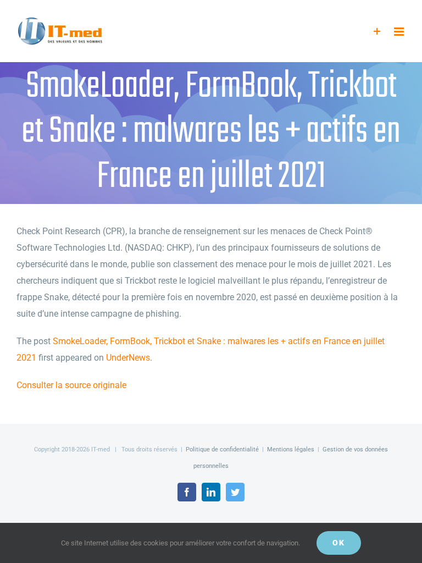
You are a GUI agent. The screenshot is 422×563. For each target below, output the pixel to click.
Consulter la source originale (71, 385)
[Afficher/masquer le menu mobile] (400, 31)
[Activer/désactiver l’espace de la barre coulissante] (377, 31)
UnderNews (128, 357)
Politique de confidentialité (222, 449)
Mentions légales (290, 449)
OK (338, 542)
